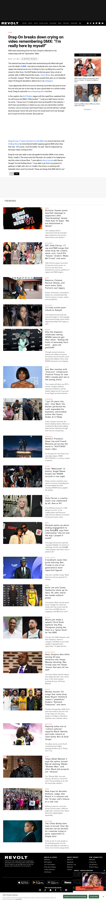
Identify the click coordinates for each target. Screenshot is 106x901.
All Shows (47, 859)
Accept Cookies (94, 896)
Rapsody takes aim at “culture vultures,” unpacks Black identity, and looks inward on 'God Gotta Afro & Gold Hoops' (56, 732)
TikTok (90, 23)
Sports (47, 330)
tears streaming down (36, 91)
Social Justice (43, 23)
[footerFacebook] (56, 891)
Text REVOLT (93, 864)
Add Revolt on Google (30, 58)
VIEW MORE (87, 109)
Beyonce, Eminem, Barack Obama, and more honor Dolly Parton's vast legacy (55, 284)
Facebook (96, 23)
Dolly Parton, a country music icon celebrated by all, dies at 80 (56, 501)
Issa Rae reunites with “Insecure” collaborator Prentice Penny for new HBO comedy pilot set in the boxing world (57, 374)
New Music (48, 436)
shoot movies (47, 160)
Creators (66, 23)
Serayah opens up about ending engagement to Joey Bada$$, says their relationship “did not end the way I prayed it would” (57, 531)
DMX (24, 66)
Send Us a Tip (71, 864)
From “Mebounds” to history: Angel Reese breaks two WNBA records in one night (55, 472)
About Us (70, 859)
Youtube (102, 23)
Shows (24, 23)
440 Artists (47, 872)
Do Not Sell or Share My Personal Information (75, 896)
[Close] (103, 897)
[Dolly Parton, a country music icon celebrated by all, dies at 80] (22, 506)
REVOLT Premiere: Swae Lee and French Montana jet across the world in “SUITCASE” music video (56, 443)
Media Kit (70, 867)
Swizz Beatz (45, 75)
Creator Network (49, 869)
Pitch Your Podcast (50, 867)
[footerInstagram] (40, 891)
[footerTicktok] (45, 891)
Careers (69, 869)
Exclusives (53, 23)
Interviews (49, 399)
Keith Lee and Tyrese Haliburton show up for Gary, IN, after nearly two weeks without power (56, 592)
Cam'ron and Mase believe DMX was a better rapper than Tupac (87, 104)
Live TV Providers (49, 864)
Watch (30, 23)
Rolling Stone (13, 144)
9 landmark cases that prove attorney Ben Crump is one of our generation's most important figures (56, 565)
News (59, 23)
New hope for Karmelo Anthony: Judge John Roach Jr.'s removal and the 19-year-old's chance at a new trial (57, 796)
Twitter (99, 23)
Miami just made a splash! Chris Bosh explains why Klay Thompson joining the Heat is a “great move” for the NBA (56, 626)
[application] (89, 881)
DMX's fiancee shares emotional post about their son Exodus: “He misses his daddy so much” (86, 80)
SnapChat (93, 23)
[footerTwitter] (61, 891)
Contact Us (92, 862)
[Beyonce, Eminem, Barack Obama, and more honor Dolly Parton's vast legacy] (22, 288)
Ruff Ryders (27, 96)
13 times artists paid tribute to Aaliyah (55, 308)
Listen (36, 23)
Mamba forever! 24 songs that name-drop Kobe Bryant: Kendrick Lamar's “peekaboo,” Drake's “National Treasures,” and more (56, 698)
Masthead (70, 862)
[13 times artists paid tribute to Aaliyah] (22, 315)
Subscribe (74, 23)
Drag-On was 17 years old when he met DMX (26, 141)
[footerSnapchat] (50, 891)
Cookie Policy (18, 899)
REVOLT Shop (93, 867)
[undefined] (87, 67)
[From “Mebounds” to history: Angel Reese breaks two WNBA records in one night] (22, 476)
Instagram (88, 23)
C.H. (11, 59)
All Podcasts (48, 862)
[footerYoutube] (66, 891)
